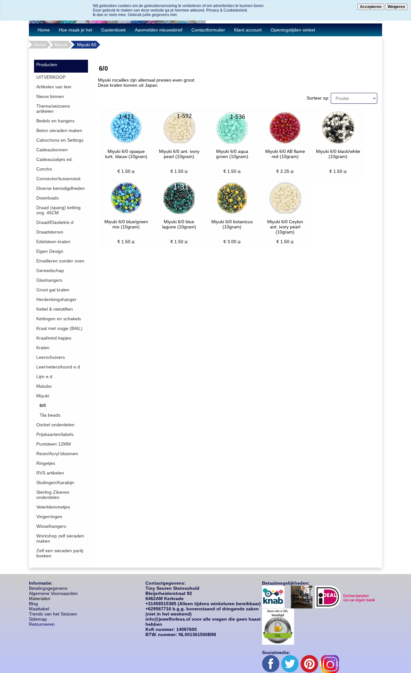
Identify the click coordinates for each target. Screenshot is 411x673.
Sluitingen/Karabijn (55, 482)
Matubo (44, 386)
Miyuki (61, 44)
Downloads (47, 197)
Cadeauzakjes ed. (54, 159)
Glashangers (49, 280)
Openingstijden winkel (293, 29)
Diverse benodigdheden (60, 188)
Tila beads (49, 415)
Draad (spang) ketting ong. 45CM (58, 210)
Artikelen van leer (54, 86)
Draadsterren (49, 232)
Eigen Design (49, 251)
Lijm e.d (44, 376)
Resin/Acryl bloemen (57, 453)
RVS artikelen (50, 472)
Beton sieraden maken (59, 130)
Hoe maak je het (75, 29)
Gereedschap (50, 270)
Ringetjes (45, 463)
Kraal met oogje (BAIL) (59, 328)
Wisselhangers (51, 526)
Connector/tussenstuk (58, 178)
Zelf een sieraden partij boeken (59, 553)
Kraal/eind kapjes (53, 338)
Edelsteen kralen (53, 241)
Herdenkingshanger (56, 299)
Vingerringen (49, 516)
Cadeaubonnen (52, 149)
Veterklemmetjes (53, 506)
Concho (44, 169)
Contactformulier (208, 29)
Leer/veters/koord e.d (58, 366)
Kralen (42, 347)
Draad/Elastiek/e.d (55, 222)
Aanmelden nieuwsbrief (158, 29)
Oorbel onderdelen (55, 424)
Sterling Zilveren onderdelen (52, 495)
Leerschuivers (50, 357)
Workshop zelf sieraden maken (60, 538)
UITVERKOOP (51, 77)
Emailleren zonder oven (60, 260)
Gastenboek (113, 29)
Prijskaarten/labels (55, 434)
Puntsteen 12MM (53, 444)
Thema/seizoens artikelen (53, 108)
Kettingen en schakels (58, 318)
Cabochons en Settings (59, 140)
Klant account (248, 29)
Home (44, 29)
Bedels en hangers (55, 120)
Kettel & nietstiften (54, 309)
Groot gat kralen (52, 289)
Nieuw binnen (50, 96)
